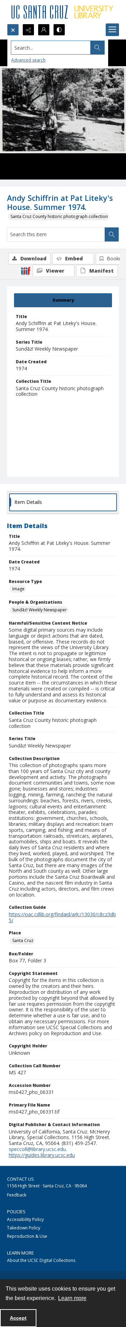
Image (18, 589)
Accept (18, 1318)
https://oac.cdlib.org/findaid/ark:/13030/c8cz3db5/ (62, 917)
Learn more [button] (72, 1298)
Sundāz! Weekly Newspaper (39, 610)
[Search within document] (112, 234)
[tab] (63, 300)
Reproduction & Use (27, 1236)
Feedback (16, 1195)
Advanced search (28, 60)
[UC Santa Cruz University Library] (63, 11)
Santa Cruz (22, 940)
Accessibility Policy (25, 1219)
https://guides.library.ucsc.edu (42, 1155)
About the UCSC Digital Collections (41, 1260)
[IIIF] (25, 270)
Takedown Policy (23, 1228)
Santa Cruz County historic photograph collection (59, 216)
